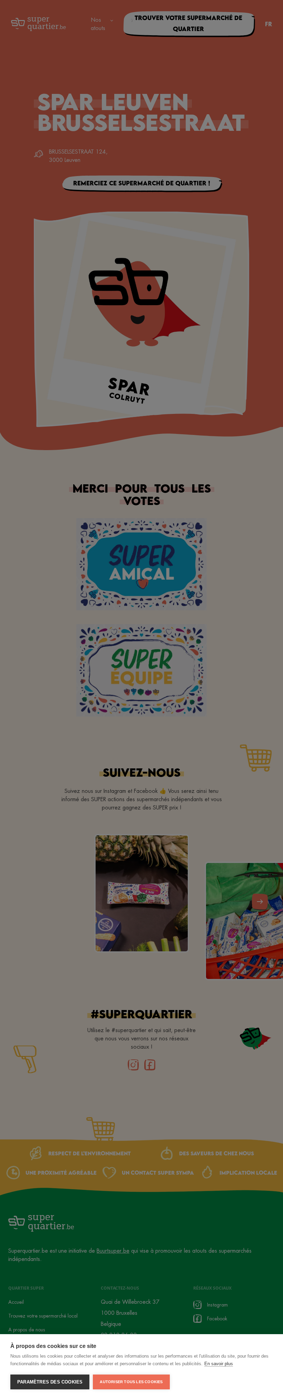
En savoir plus (218, 1363)
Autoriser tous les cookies (131, 1382)
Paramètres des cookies (49, 1382)
